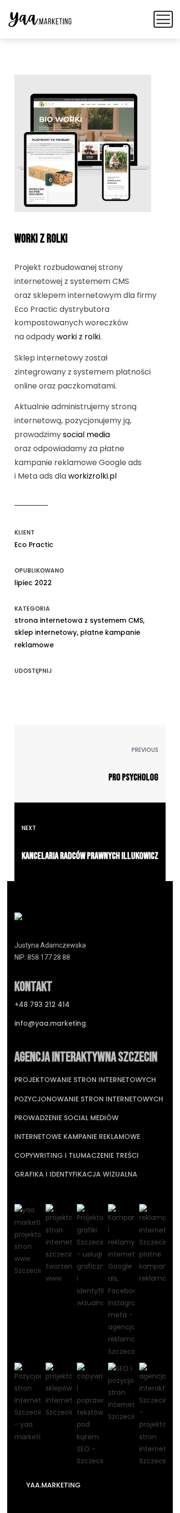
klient (24, 532)
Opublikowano (39, 570)
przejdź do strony (83, 158)
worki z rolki (78, 336)
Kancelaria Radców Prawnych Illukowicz (90, 856)
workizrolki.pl (92, 476)
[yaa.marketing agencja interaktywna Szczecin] (40, 19)
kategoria (32, 608)
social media (86, 434)
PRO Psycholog (133, 777)
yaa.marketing (52, 1485)
